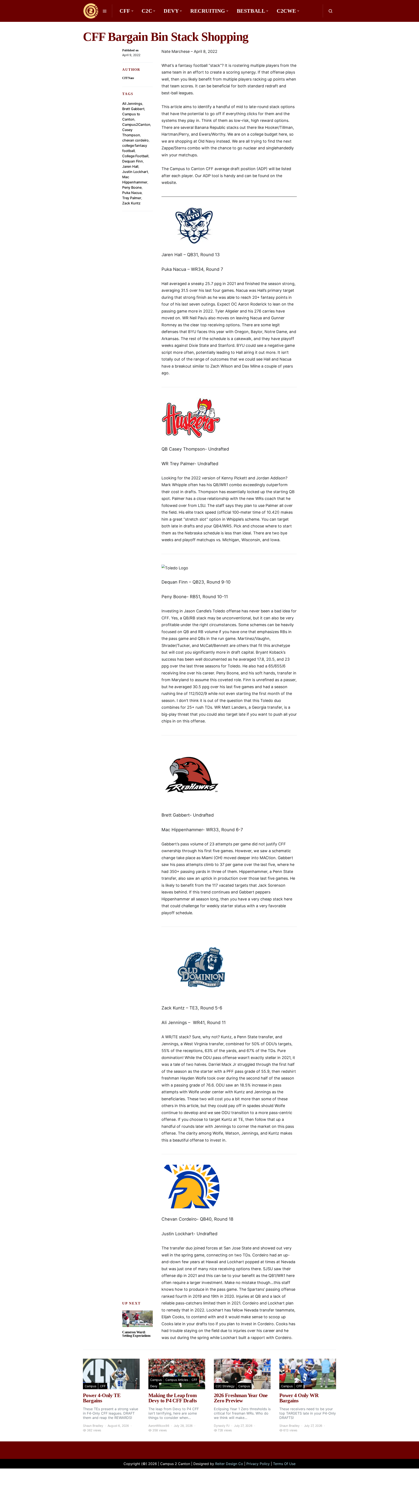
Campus (90, 1386)
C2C (147, 11)
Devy (171, 11)
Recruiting (207, 11)
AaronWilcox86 (158, 1425)
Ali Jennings (132, 103)
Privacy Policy (258, 1464)
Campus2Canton (136, 124)
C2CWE (286, 11)
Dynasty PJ (222, 1425)
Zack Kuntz (131, 203)
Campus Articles (176, 1380)
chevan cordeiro (135, 140)
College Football (135, 156)
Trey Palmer (131, 198)
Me (125, 24)
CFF (125, 11)
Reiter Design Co (229, 1464)
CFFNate (128, 78)
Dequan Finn (132, 161)
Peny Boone (132, 187)
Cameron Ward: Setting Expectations (136, 1333)
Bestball (251, 11)
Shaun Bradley (93, 1425)
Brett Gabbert (133, 109)
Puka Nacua (132, 192)
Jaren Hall (130, 166)
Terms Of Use (284, 1464)
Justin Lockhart (135, 171)
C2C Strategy (225, 1386)
